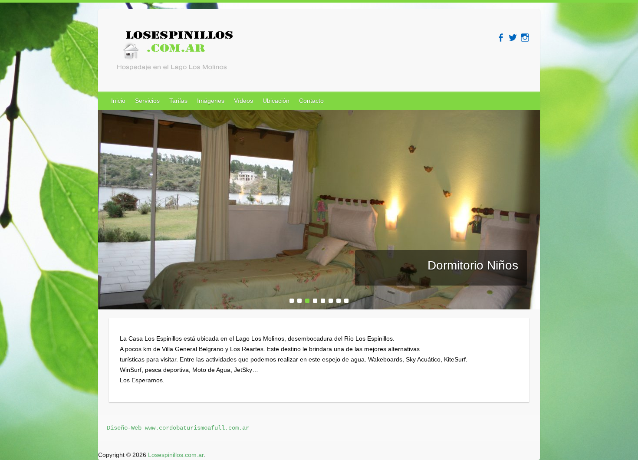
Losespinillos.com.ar (176, 454)
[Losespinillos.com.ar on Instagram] (525, 37)
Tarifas (178, 100)
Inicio (118, 100)
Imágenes (210, 100)
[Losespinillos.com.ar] (172, 53)
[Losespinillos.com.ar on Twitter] (513, 37)
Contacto (311, 100)
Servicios (147, 100)
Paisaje (498, 265)
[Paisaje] (319, 115)
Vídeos (243, 100)
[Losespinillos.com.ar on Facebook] (500, 37)
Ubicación (276, 100)
